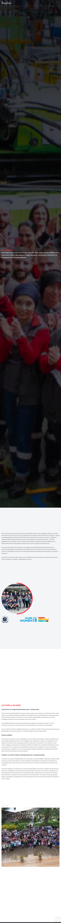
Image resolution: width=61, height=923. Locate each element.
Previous (3, 806)
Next (7, 806)
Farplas (6, 3)
